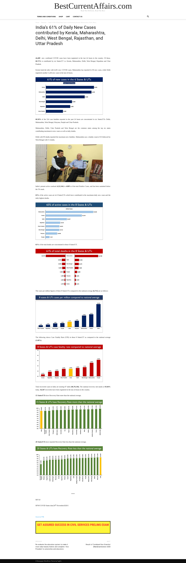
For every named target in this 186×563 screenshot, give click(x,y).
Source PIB (40, 517)
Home (37, 22)
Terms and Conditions (46, 17)
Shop (61, 17)
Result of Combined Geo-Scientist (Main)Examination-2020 (98, 546)
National (43, 22)
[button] (147, 17)
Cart (68, 17)
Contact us (77, 17)
